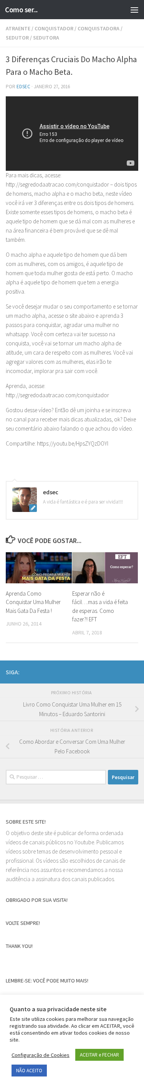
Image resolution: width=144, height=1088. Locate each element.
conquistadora (98, 28)
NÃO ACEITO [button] (29, 1070)
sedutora (46, 37)
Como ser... (21, 9)
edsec (23, 86)
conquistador (54, 28)
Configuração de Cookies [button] (41, 1055)
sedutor (17, 37)
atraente (18, 28)
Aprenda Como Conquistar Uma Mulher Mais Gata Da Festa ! (33, 602)
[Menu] (134, 9)
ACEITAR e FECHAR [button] (99, 1055)
